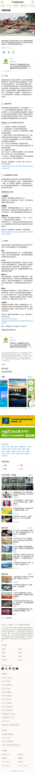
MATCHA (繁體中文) (7, 685)
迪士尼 (8, 453)
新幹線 (27, 453)
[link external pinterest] (10, 669)
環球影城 (22, 446)
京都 (11, 446)
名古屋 (16, 446)
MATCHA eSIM (6, 721)
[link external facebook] (3, 669)
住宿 (21, 465)
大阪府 (20, 649)
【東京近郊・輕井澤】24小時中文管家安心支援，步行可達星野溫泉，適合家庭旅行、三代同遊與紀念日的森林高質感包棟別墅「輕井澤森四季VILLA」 (23, 558)
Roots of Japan (6, 738)
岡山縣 (20, 660)
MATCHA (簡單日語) (7, 706)
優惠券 (16, 5)
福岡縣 (4, 656)
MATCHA (12, 62)
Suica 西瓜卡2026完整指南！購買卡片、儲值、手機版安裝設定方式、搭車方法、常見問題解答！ (23, 532)
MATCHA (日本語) (6, 678)
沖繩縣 (20, 656)
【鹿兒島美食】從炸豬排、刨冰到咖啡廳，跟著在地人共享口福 (23, 577)
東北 (24, 451)
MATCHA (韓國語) (6, 692)
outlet (13, 453)
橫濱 (24, 449)
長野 (28, 449)
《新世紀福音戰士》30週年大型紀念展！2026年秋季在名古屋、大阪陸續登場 (23, 502)
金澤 (19, 449)
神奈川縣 (4, 660)
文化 (21, 469)
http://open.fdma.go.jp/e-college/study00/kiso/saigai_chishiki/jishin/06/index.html (17, 321)
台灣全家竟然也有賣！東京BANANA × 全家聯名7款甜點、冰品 (23, 509)
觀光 (4, 5)
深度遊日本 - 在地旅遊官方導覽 (10, 725)
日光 (3, 453)
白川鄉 (19, 451)
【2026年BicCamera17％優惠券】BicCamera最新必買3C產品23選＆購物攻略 (23, 540)
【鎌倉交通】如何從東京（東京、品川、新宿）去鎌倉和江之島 (23, 563)
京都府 (4, 652)
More (30, 377)
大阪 (7, 446)
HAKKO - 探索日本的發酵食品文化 (11, 745)
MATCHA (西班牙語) (7, 710)
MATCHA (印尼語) (6, 699)
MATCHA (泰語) (6, 688)
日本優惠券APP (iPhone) (9, 714)
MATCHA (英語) (6, 681)
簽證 (18, 453)
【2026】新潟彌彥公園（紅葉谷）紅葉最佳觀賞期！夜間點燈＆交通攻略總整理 (23, 594)
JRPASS (29, 446)
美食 (10, 5)
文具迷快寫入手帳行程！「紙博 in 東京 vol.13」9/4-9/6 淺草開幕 (22, 517)
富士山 (4, 451)
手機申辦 (4, 455)
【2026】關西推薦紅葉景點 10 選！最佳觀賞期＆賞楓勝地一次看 (23, 609)
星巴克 (13, 451)
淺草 (22, 453)
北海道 (4, 449)
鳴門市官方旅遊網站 (7, 741)
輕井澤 (15, 449)
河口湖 (9, 449)
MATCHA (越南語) (6, 703)
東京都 (4, 649)
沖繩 (3, 446)
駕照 (28, 451)
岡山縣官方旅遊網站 (7, 734)
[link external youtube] (17, 669)
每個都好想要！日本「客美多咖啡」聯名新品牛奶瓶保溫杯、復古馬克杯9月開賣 (23, 494)
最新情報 (24, 5)
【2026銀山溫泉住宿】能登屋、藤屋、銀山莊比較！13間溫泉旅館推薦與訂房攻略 (23, 602)
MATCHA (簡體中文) (7, 696)
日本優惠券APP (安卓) (8, 717)
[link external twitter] (6, 669)
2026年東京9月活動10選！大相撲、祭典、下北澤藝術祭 (23, 585)
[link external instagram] (13, 669)
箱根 (9, 451)
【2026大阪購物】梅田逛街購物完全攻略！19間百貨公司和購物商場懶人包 (23, 548)
